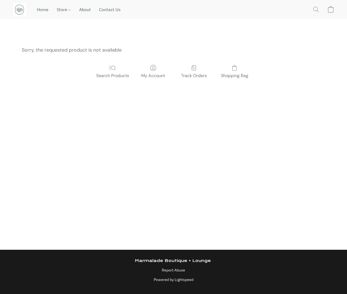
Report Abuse (173, 270)
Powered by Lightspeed (174, 279)
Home (43, 9)
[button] (19, 9)
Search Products (112, 75)
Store (62, 9)
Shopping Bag (234, 75)
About (85, 9)
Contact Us (110, 9)
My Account (153, 75)
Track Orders (194, 75)
